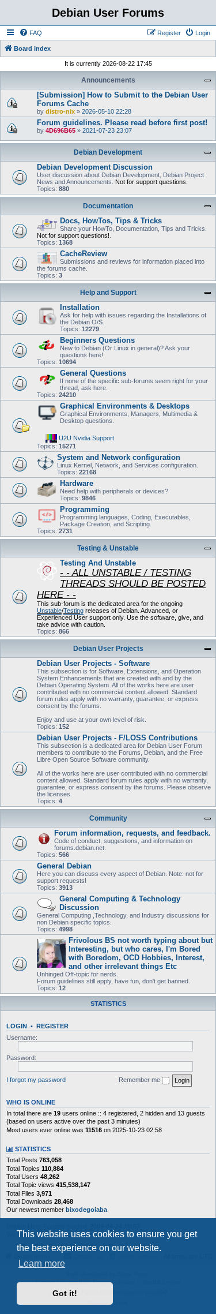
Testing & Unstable (108, 548)
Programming (84, 509)
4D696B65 (60, 130)
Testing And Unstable (98, 563)
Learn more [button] (41, 1263)
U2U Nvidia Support (86, 437)
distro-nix (60, 111)
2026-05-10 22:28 (106, 111)
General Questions (93, 373)
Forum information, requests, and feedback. (132, 833)
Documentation (108, 206)
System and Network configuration (118, 457)
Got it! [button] (64, 1293)
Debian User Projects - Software (93, 663)
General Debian (64, 866)
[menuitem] (30, 33)
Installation (80, 307)
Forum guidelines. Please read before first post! (122, 122)
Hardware (76, 483)
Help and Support (108, 293)
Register (52, 1026)
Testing (73, 610)
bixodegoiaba (86, 1209)
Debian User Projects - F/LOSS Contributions (117, 737)
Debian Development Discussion (95, 167)
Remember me (140, 1079)
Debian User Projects (108, 649)
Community (108, 818)
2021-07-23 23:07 (107, 130)
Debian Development (108, 152)
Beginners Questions (97, 340)
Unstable (49, 610)
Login (16, 1026)
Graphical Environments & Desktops (125, 406)
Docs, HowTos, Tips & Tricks (111, 220)
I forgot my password (36, 1079)
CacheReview (83, 253)
